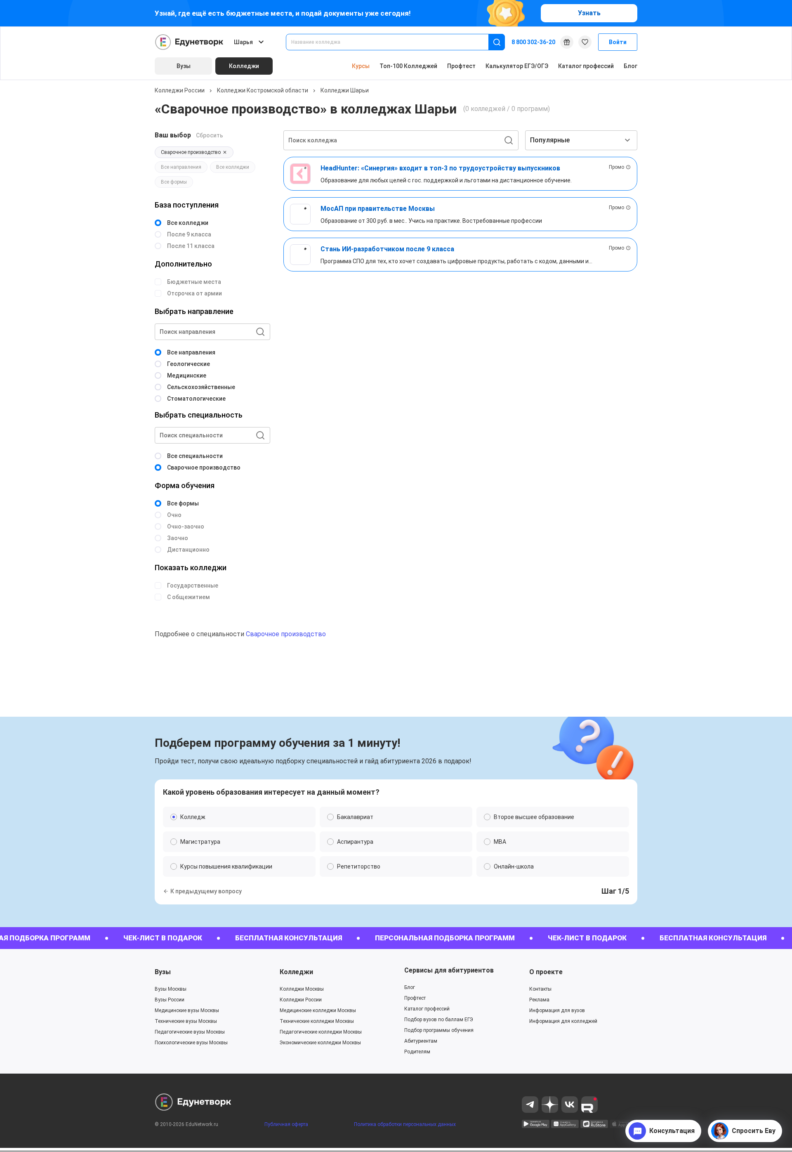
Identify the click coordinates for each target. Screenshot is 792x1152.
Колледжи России (180, 90)
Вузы (163, 972)
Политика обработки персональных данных (405, 1124)
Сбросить (209, 135)
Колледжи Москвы (302, 989)
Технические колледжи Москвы (317, 1021)
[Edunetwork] (189, 42)
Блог (630, 66)
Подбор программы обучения (439, 1030)
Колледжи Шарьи (345, 90)
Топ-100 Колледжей (408, 66)
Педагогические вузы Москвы (190, 1032)
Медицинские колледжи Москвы (318, 1010)
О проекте (546, 972)
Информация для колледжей (563, 1021)
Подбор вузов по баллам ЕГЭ (438, 1019)
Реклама (539, 1000)
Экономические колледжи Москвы (320, 1043)
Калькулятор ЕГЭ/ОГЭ (517, 66)
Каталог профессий (586, 66)
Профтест (461, 66)
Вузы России (169, 1000)
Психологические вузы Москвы (191, 1043)
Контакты (540, 989)
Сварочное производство (286, 634)
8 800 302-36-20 (533, 42)
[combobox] (393, 42)
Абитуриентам (420, 1041)
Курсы (361, 66)
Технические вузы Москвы (186, 1021)
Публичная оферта (286, 1124)
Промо (616, 167)
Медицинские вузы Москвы (187, 1010)
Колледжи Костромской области (262, 90)
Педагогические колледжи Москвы (321, 1032)
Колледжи (296, 972)
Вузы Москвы (170, 989)
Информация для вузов (557, 1010)
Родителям (417, 1052)
